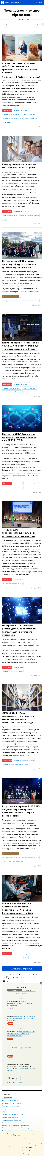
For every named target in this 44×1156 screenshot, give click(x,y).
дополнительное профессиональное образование (16, 764)
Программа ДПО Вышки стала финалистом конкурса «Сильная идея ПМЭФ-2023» (19, 437)
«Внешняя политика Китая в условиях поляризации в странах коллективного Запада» (21, 1033)
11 (36, 974)
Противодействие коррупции (11, 1120)
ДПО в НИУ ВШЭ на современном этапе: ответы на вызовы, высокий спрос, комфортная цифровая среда (18, 717)
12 (4, 978)
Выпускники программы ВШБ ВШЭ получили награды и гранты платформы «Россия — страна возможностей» (21, 811)
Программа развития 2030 (11, 115)
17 (21, 978)
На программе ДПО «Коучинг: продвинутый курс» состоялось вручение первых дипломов (19, 264)
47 (10, 981)
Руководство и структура (10, 1100)
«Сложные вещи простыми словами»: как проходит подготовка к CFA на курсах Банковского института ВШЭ (17, 908)
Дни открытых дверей (15, 1082)
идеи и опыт (18, 954)
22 (4, 981)
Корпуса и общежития (9, 1109)
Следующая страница (21, 968)
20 (31, 978)
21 (34, 978)
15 (14, 978)
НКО (4, 219)
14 (11, 978)
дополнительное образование (13, 118)
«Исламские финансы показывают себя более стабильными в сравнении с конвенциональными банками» (20, 68)
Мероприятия (21, 988)
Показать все (13, 1078)
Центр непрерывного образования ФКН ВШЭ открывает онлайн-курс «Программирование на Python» (21, 345)
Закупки (4, 1112)
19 (28, 978)
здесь (34, 1140)
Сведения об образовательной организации (16, 1128)
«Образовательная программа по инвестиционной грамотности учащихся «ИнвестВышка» (21, 1018)
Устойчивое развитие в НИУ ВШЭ (12, 1103)
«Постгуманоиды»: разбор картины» (21, 1069)
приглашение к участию (21, 111)
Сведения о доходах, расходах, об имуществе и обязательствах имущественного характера (17, 1124)
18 (24, 978)
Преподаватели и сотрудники (11, 1106)
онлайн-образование (29, 115)
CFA (26, 958)
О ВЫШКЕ (6, 1094)
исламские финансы (31, 118)
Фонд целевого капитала (10, 1117)
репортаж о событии (10, 301)
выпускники (34, 854)
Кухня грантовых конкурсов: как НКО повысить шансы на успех (19, 166)
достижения (24, 297)
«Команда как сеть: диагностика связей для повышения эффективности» (21, 1052)
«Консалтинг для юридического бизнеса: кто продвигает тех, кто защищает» (21, 1003)
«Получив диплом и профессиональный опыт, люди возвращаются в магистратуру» (18, 532)
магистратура (18, 580)
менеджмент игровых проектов (13, 862)
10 (33, 974)
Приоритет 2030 (8, 122)
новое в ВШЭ (18, 667)
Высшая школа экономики (13, 2)
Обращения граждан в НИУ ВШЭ (12, 1114)
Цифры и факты (7, 1098)
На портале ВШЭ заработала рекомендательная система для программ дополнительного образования (19, 630)
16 (17, 978)
